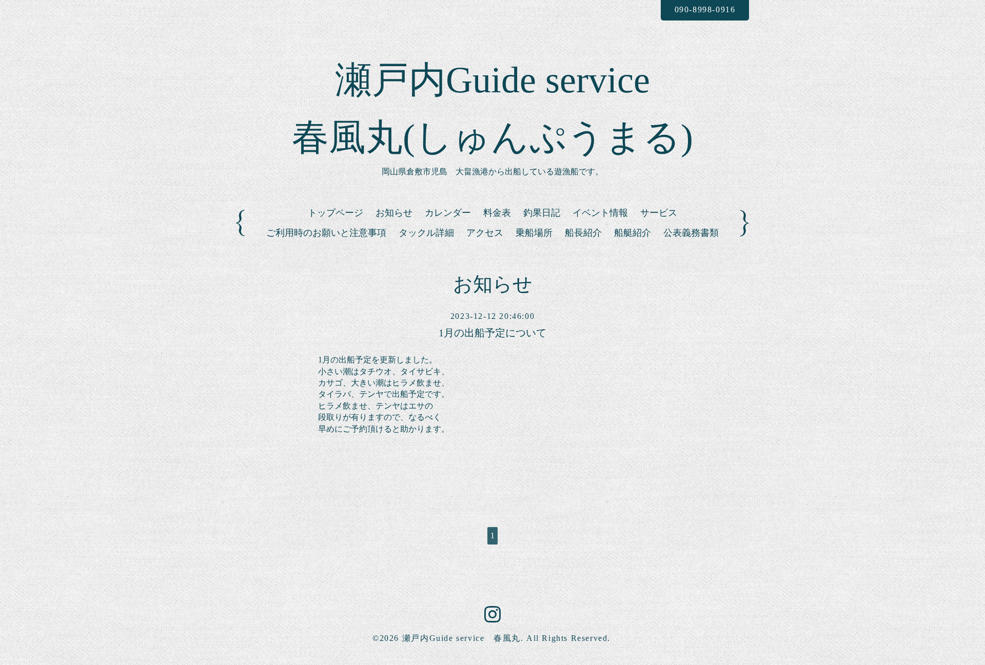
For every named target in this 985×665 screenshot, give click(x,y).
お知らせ (394, 213)
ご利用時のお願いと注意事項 (326, 233)
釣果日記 (541, 213)
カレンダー (448, 213)
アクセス (484, 233)
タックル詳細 (426, 233)
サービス (658, 213)
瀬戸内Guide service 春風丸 (461, 638)
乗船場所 (534, 233)
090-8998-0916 (705, 9)
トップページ (335, 213)
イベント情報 (600, 213)
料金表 (497, 213)
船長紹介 (583, 233)
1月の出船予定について (492, 332)
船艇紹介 (632, 233)
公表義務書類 (691, 233)
